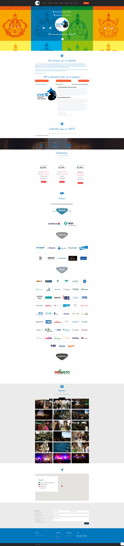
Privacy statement (69, 536)
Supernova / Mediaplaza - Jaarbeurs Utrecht (47, 482)
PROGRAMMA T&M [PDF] (83, 80)
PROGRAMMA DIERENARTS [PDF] (42, 80)
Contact (57, 538)
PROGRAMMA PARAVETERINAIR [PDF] (63, 80)
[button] (62, 486)
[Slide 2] (62, 398)
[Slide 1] (60, 398)
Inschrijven (43, 181)
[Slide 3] (64, 398)
